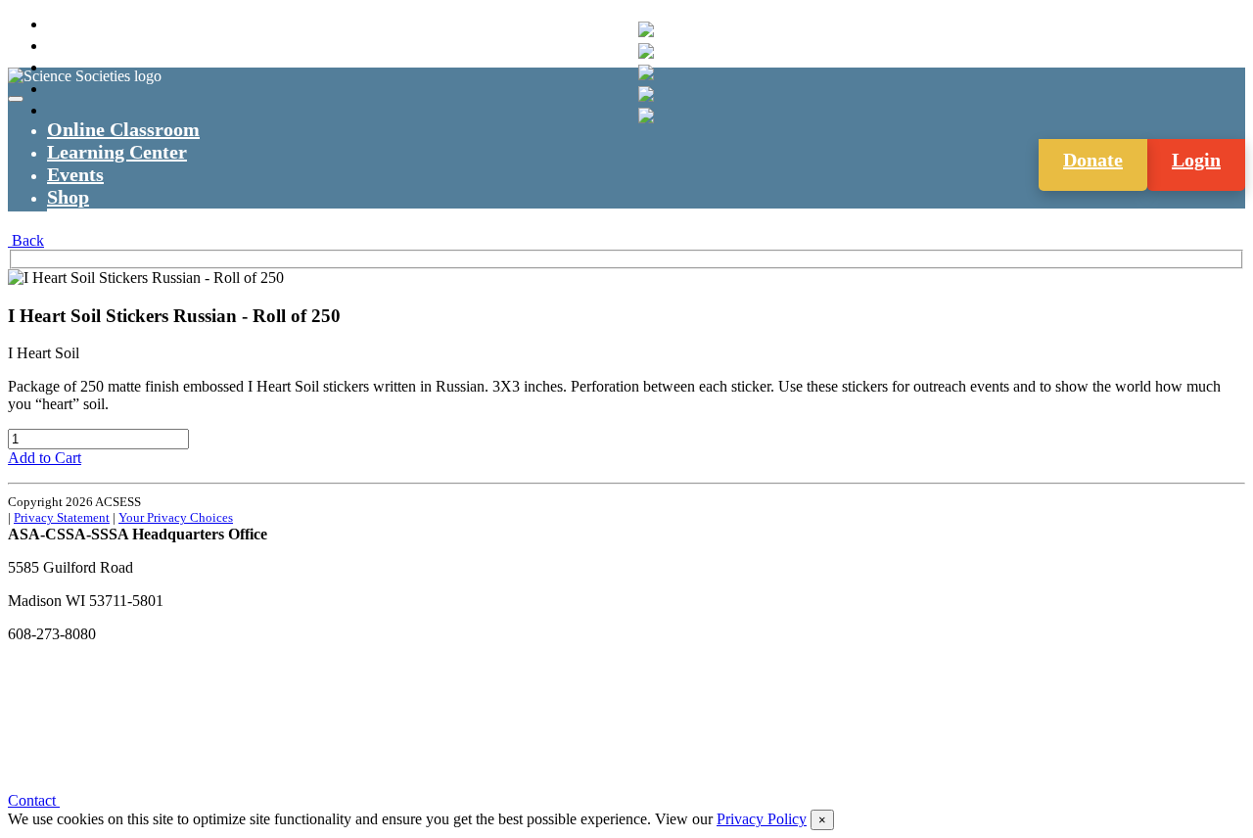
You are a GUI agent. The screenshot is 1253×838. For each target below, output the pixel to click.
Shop (68, 197)
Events (75, 174)
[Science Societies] (646, 29)
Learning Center (117, 152)
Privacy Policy (762, 819)
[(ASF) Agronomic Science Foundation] (646, 115)
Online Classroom (123, 129)
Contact (34, 800)
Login (1196, 159)
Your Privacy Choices (175, 517)
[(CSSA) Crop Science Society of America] (646, 72)
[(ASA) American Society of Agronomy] (646, 51)
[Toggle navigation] (15, 99)
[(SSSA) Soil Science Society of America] (646, 94)
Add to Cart (44, 457)
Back (26, 240)
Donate (1093, 159)
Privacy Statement (62, 517)
